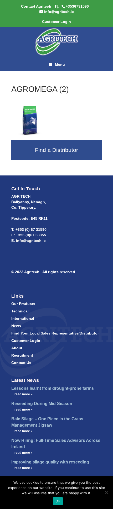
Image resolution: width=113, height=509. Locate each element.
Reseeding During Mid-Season (41, 403)
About (16, 348)
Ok (57, 501)
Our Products (23, 304)
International (22, 318)
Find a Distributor (56, 150)
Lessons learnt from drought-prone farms (52, 388)
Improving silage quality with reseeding (50, 462)
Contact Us (21, 363)
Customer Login (25, 340)
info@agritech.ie (30, 240)
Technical (20, 311)
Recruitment (22, 355)
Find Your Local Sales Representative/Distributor (55, 333)
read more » (23, 394)
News (16, 326)
